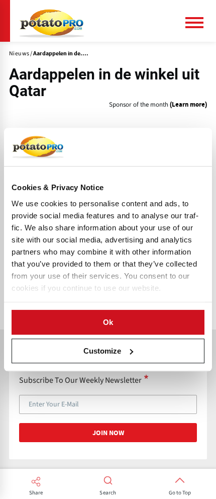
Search (107, 492)
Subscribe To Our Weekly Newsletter (80, 380)
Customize (102, 351)
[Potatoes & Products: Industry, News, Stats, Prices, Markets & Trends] (51, 21)
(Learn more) (188, 105)
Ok (108, 322)
